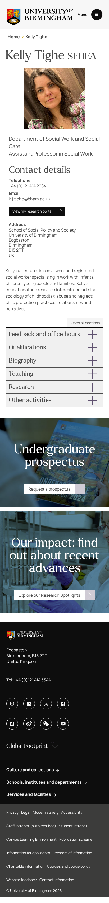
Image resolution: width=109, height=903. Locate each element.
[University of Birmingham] (39, 14)
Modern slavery (45, 812)
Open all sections (85, 322)
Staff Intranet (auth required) (31, 825)
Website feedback (21, 879)
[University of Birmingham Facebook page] (63, 703)
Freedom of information (72, 852)
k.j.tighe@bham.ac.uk (30, 199)
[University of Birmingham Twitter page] (46, 703)
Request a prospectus (49, 489)
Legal (25, 812)
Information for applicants (28, 852)
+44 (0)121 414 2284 (27, 186)
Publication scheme (75, 839)
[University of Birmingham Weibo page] (29, 724)
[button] (55, 334)
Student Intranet (73, 825)
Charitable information (25, 866)
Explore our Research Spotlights (49, 595)
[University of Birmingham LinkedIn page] (29, 703)
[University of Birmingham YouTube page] (63, 724)
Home (14, 37)
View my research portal (32, 211)
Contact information (56, 879)
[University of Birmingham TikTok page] (12, 724)
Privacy (12, 812)
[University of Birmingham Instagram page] (12, 703)
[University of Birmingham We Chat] (46, 724)
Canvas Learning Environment (31, 839)
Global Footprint (27, 746)
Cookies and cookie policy (68, 866)
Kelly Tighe (36, 37)
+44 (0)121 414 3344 (32, 680)
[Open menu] (97, 14)
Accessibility (71, 812)
